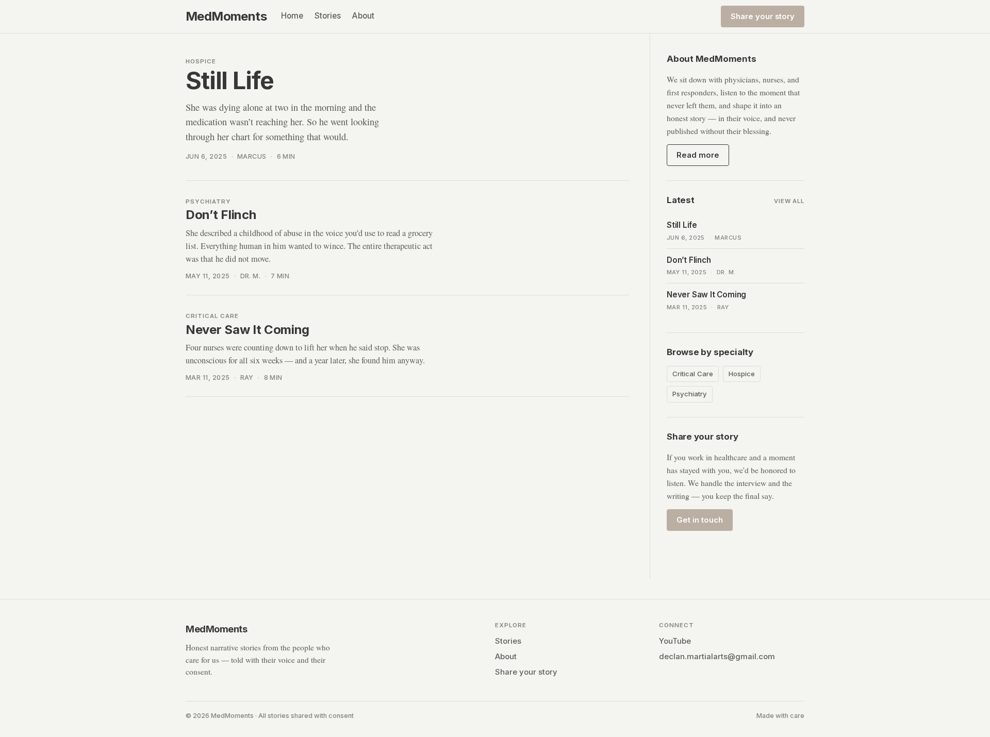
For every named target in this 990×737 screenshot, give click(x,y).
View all (789, 201)
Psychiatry (689, 394)
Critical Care (692, 374)
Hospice (742, 374)
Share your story (763, 16)
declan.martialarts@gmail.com (717, 656)
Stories (328, 16)
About (363, 16)
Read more (697, 155)
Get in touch (699, 520)
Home (292, 16)
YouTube (675, 641)
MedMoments (226, 16)
